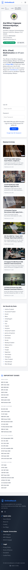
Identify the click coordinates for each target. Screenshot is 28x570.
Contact (5, 524)
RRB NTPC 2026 (5, 416)
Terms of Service (7, 550)
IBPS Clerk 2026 (5, 384)
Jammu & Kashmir (10, 333)
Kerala (6, 340)
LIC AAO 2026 (4, 424)
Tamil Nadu (8, 354)
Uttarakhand (8, 361)
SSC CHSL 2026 (5, 443)
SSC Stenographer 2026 (7, 438)
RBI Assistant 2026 (6, 402)
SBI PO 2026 (4, 392)
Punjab (7, 350)
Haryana (7, 328)
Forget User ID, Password (14, 133)
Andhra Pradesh (9, 309)
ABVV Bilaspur (7, 537)
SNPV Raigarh (7, 534)
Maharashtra (8, 345)
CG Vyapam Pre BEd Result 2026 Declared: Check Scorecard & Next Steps (13, 263)
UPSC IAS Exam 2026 (6, 458)
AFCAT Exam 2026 (5, 451)
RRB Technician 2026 (6, 431)
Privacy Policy (7, 547)
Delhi (6, 321)
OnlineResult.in (14, 70)
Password (6, 113)
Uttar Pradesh (9, 359)
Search (14, 129)
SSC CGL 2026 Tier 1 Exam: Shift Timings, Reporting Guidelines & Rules (14, 237)
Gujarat (7, 326)
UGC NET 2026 (4, 470)
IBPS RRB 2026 (5, 387)
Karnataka (8, 338)
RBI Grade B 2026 (5, 400)
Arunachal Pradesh (10, 311)
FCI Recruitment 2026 (6, 426)
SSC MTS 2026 (4, 446)
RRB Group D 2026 (5, 419)
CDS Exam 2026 (5, 456)
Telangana (8, 357)
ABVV (12, 8)
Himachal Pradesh (10, 331)
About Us (5, 522)
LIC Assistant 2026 (6, 482)
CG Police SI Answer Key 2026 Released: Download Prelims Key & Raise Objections (14, 289)
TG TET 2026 (4, 414)
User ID (5, 105)
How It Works (7, 519)
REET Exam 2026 (5, 475)
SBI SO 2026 (4, 397)
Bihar (6, 316)
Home (2, 8)
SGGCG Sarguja (7, 540)
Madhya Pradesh (9, 342)
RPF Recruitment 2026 (7, 421)
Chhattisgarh (8, 319)
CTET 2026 (3, 465)
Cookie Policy (6, 555)
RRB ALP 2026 (4, 429)
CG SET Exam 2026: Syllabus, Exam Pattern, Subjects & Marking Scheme (12, 160)
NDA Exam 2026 (5, 453)
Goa (6, 323)
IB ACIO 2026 (4, 409)
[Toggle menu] (25, 2)
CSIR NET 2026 (5, 472)
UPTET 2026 (4, 467)
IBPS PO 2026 (4, 382)
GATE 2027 (3, 487)
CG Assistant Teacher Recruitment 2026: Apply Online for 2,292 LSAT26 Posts (13, 212)
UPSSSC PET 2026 (5, 480)
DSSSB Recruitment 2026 (7, 477)
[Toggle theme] (22, 2)
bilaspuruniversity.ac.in (9, 39)
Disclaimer (6, 553)
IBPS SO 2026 (4, 390)
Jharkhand (8, 335)
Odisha (7, 347)
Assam (7, 314)
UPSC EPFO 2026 (5, 411)
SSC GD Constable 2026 (7, 448)
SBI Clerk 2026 (5, 395)
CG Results (7, 8)
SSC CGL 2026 (4, 441)
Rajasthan (7, 352)
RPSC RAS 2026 (5, 485)
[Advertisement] (14, 90)
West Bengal (8, 364)
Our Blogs (6, 527)
